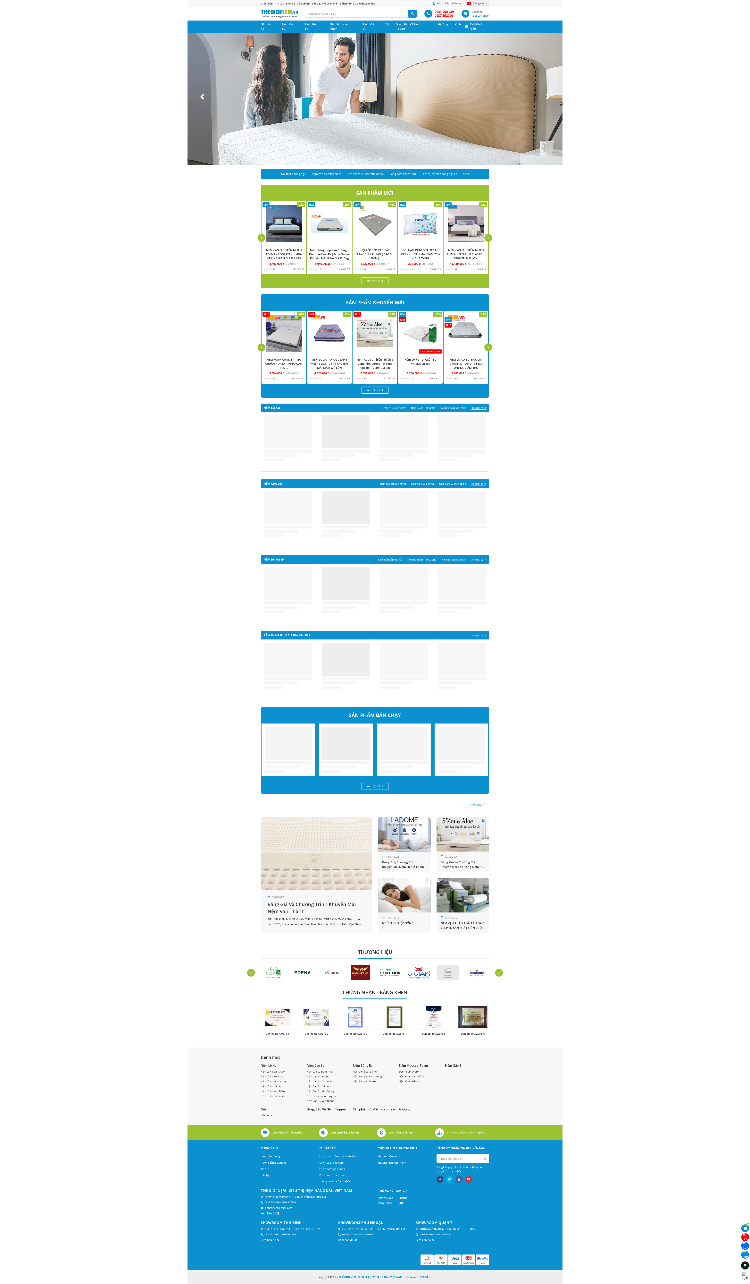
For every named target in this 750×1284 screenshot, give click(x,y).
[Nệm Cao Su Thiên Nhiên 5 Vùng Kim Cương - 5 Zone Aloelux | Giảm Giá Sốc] (329, 333)
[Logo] (279, 13)
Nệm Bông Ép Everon (454, 559)
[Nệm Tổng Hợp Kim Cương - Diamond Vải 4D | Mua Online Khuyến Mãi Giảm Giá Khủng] (283, 223)
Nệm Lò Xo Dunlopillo (273, 1096)
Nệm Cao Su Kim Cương (320, 1091)
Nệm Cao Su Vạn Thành (320, 1101)
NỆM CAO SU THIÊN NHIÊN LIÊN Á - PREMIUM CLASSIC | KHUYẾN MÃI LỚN (420, 254)
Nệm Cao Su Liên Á (318, 1086)
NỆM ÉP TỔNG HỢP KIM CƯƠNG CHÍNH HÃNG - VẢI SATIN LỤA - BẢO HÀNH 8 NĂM (466, 254)
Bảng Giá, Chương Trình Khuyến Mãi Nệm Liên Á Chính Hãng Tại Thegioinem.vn (403, 864)
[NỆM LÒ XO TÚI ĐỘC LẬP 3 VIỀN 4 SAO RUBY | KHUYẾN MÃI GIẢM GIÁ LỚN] (283, 333)
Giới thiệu (267, 3)
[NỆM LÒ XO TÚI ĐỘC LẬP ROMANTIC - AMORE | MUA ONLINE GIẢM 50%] (420, 333)
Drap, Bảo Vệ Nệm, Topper (408, 26)
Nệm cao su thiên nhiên (327, 174)
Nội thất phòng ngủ (293, 174)
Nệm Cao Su (288, 26)
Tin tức (279, 3)
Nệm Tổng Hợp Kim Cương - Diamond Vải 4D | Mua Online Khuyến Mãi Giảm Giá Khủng (284, 254)
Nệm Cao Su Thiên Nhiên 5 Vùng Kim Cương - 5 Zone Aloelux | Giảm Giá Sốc (329, 364)
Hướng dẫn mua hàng (273, 1162)
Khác (458, 24)
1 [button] (369, 159)
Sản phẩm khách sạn (403, 174)
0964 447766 (288, 1202)
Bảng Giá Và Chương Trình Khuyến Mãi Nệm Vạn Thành (312, 907)
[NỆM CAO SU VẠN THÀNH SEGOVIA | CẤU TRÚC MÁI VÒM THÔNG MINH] (466, 333)
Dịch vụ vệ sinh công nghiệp (439, 174)
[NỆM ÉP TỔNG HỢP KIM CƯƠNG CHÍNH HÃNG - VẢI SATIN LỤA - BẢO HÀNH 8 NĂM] (466, 223)
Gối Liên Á (266, 1115)
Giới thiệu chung (270, 1156)
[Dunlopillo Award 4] (394, 1017)
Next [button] (548, 97)
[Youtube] (468, 1179)
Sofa (466, 174)
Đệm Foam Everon (409, 1071)
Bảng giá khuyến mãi (325, 3)
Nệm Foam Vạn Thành (412, 1076)
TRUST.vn (426, 1277)
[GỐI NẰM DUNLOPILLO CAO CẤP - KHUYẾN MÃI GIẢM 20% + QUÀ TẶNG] (374, 223)
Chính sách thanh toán (332, 1175)
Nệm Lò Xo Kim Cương (453, 408)
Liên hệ (290, 3)
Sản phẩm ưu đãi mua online (357, 3)
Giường (443, 24)
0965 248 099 (427, 1234)
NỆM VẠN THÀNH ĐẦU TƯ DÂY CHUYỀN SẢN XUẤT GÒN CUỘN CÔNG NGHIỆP (462, 925)
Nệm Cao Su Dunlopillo (452, 483)
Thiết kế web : (411, 1277)
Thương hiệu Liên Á (389, 1156)
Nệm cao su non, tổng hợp (322, 1096)
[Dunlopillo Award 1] (277, 1017)
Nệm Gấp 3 (369, 26)
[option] (375, 96)
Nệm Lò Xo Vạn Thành (273, 1091)
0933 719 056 (365, 1234)
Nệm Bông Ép (312, 26)
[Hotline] (745, 1237)
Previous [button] (202, 97)
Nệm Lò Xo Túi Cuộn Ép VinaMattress (375, 361)
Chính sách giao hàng (332, 1169)
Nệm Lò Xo (266, 26)
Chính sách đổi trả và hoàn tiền (337, 1156)
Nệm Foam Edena (409, 1081)
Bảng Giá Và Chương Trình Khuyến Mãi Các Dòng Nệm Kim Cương (463, 864)
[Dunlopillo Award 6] (472, 1017)
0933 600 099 (443, 1234)
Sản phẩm (303, 3)
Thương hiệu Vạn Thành (392, 1162)
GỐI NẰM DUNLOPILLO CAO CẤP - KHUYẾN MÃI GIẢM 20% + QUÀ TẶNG (374, 254)
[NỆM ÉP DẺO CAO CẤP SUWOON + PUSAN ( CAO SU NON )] (329, 223)
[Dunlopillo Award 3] (355, 1017)
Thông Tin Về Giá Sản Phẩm (335, 1181)
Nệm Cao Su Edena (422, 483)
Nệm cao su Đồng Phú (393, 483)
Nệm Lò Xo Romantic (423, 408)
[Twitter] (449, 1179)
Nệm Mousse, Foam (339, 26)
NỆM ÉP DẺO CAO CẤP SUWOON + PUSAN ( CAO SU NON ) (329, 254)
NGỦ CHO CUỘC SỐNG (397, 923)
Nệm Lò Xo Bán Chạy (394, 408)
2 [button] (375, 159)
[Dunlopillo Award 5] (433, 1017)
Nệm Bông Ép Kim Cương (421, 559)
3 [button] (381, 159)
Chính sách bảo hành (331, 1162)
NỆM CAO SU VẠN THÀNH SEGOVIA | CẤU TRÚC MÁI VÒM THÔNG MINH (466, 364)
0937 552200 (444, 15)
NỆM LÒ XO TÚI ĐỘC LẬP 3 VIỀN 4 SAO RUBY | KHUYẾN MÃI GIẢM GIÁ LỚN (284, 364)
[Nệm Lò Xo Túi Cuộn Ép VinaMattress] (374, 333)
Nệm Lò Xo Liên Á (271, 1086)
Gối (387, 24)
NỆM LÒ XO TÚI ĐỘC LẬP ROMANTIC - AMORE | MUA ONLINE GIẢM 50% (420, 364)
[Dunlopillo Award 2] (316, 1017)
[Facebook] (440, 1179)
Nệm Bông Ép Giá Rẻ (390, 559)
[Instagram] (459, 1179)
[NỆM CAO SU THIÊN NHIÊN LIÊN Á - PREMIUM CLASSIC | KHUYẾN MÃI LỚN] (420, 223)
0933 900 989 (444, 12)
